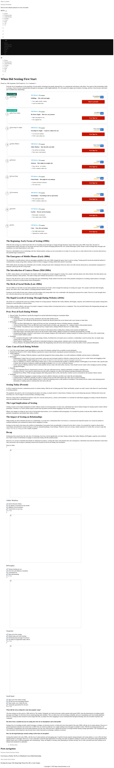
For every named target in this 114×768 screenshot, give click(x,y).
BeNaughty (10, 566)
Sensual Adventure (6, 4)
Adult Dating (8, 17)
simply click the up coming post (15, 428)
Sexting (6, 18)
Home (6, 13)
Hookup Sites (8, 15)
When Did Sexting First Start (19, 79)
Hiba (27, 83)
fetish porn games (57, 363)
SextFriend (10, 696)
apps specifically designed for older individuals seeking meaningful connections (59, 360)
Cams (5, 20)
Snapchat (9, 631)
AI (5, 25)
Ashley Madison (12, 500)
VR (5, 23)
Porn (5, 21)
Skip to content (5, 1)
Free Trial (9, 510)
